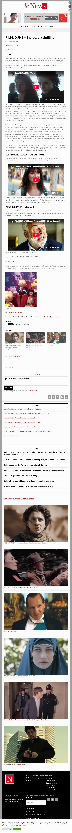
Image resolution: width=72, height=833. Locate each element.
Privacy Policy (46, 829)
